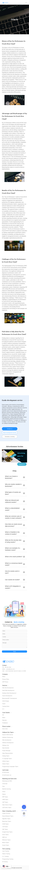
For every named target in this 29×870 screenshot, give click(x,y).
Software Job (5, 745)
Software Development (7, 742)
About (3, 676)
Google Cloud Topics (7, 832)
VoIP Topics (5, 802)
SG (3, 714)
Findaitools (5, 722)
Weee (3, 717)
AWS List (4, 837)
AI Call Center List (6, 775)
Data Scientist (5, 748)
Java (3, 786)
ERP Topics (5, 796)
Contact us (9, 428)
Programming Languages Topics (10, 766)
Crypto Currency (6, 813)
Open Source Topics (7, 804)
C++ (3, 709)
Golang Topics (5, 755)
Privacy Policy (5, 679)
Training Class (5, 706)
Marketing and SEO (7, 781)
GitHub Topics (5, 761)
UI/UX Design (5, 701)
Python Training (6, 853)
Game (3, 703)
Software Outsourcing (7, 737)
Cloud (3, 791)
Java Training (5, 851)
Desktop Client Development (9, 693)
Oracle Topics (5, 845)
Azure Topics (5, 834)
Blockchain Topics (6, 821)
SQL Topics (5, 829)
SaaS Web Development (8, 690)
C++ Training (5, 856)
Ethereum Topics (6, 839)
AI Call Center (5, 772)
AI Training (5, 861)
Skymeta (4, 720)
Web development (6, 740)
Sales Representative (7, 753)
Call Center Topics (6, 807)
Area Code (5, 728)
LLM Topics (5, 826)
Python (4, 794)
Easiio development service (9, 432)
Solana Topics (5, 763)
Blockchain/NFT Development (9, 698)
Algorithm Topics (6, 818)
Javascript (4, 783)
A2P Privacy (5, 681)
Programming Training (7, 859)
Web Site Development (8, 687)
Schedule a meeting (10, 436)
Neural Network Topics (7, 816)
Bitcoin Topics (5, 842)
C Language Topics (7, 758)
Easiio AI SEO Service (7, 734)
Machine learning (6, 789)
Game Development (7, 695)
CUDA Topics (5, 824)
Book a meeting (19, 622)
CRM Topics (5, 799)
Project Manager (6, 750)
